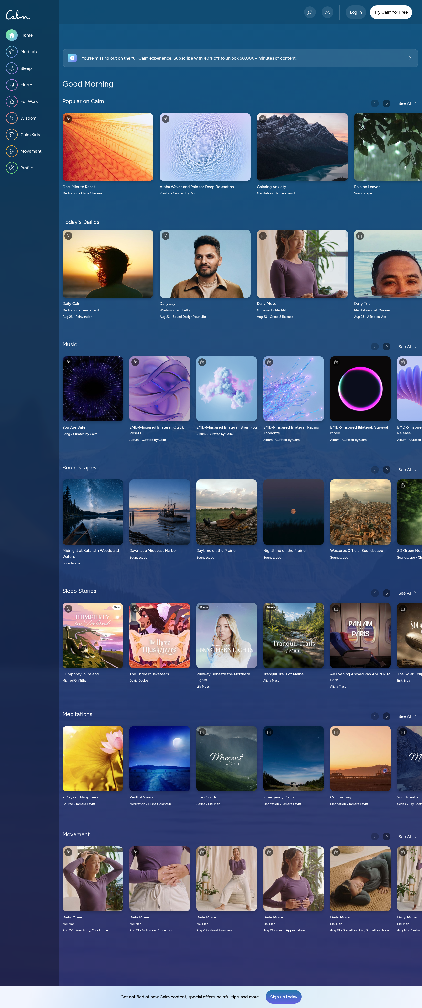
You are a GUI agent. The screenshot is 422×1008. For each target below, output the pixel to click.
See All (405, 103)
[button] (240, 58)
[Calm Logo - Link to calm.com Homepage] (18, 15)
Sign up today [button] (283, 996)
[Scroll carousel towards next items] (386, 103)
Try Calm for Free (391, 12)
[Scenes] (327, 12)
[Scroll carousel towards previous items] (375, 103)
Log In (356, 12)
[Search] (310, 12)
